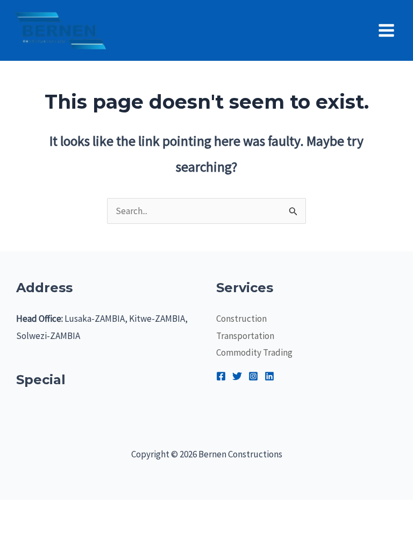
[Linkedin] (269, 376)
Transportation (245, 336)
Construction (241, 318)
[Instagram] (253, 376)
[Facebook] (221, 376)
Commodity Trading (254, 352)
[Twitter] (237, 376)
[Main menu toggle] (387, 30)
